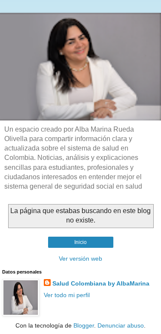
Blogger (83, 325)
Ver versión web (80, 258)
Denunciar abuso (120, 325)
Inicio (80, 242)
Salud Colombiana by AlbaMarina (100, 283)
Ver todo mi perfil (67, 295)
